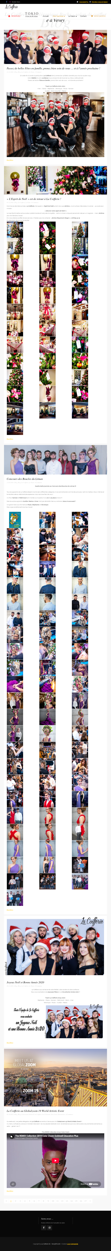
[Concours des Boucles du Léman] (55, 460)
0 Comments (34, 202)
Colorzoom (24, 1114)
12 (62, 1201)
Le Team (31, 72)
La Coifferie (24, 72)
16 (81, 1201)
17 (85, 1201)
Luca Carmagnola (72, 1244)
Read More (10, 160)
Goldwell (31, 1114)
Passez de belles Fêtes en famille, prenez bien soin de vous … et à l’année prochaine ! (53, 68)
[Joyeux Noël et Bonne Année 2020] (55, 947)
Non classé (54, 1114)
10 (53, 1201)
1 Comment (38, 72)
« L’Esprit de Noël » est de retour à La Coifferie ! (34, 199)
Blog (15, 72)
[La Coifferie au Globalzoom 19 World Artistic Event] (55, 1077)
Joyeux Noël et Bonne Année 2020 (25, 982)
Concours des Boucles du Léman (25, 479)
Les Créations (46, 1114)
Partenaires (61, 1114)
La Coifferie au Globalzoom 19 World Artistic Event (35, 1111)
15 (76, 1201)
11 (57, 1201)
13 (67, 1201)
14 (71, 1201)
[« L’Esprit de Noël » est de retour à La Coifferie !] (55, 180)
